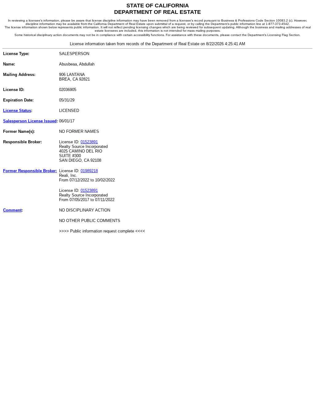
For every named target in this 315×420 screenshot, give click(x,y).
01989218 (89, 170)
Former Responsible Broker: (30, 170)
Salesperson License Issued (30, 121)
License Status (17, 110)
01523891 (89, 142)
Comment (12, 210)
